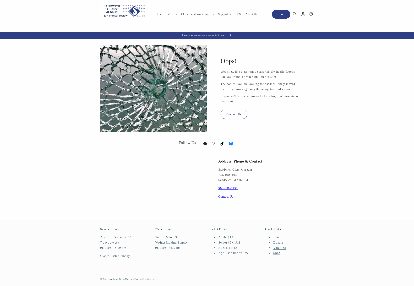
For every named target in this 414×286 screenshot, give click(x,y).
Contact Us (233, 114)
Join (276, 237)
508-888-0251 (228, 188)
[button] (172, 14)
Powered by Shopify (144, 279)
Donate (278, 242)
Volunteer (279, 247)
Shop (281, 14)
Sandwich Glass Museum (121, 279)
